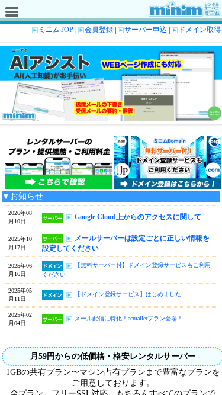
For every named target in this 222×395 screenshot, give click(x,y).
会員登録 (99, 29)
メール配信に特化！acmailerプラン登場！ (129, 318)
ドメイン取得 (199, 29)
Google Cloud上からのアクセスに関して (138, 217)
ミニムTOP (55, 29)
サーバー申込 (145, 29)
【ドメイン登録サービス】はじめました (128, 294)
